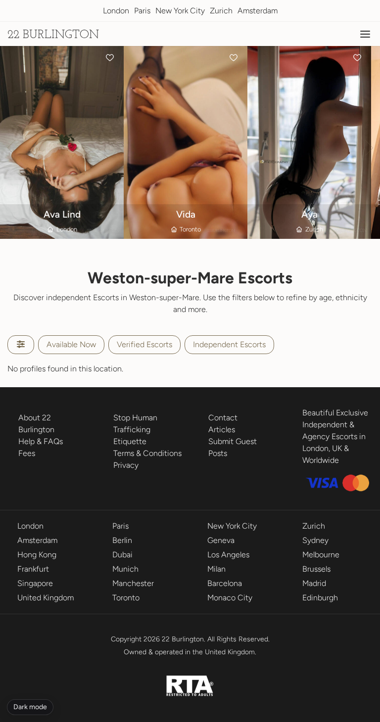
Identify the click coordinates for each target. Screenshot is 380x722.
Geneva (221, 540)
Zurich (221, 10)
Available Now (71, 344)
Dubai (122, 554)
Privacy (126, 465)
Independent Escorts (229, 344)
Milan (216, 569)
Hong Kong (36, 554)
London (116, 10)
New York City (180, 10)
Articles (221, 429)
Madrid (314, 583)
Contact (223, 417)
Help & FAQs (40, 441)
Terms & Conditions (147, 453)
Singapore (35, 583)
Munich (125, 569)
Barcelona (224, 583)
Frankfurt (33, 569)
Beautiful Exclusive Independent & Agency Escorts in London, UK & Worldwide (335, 436)
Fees (26, 453)
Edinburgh (320, 597)
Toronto (126, 597)
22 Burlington (53, 35)
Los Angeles (228, 554)
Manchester (133, 583)
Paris (142, 10)
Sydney (315, 540)
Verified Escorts (144, 344)
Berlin (122, 540)
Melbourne (320, 554)
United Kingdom (45, 597)
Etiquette (129, 441)
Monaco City (229, 597)
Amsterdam (258, 10)
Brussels (316, 569)
